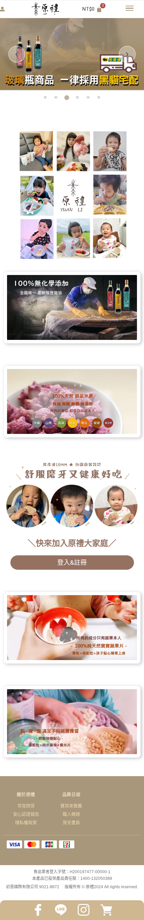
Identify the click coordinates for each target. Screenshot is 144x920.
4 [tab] (77, 97)
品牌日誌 (71, 794)
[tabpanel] (72, 54)
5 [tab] (88, 97)
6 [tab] (98, 97)
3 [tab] (66, 97)
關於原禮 (26, 794)
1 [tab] (45, 97)
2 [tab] (56, 97)
